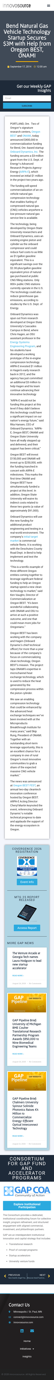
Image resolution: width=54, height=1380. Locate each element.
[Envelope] (32, 1330)
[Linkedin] (22, 1330)
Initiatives (25, 1349)
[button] (48, 5)
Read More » (18, 976)
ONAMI (26, 135)
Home (27, 1341)
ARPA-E (24, 171)
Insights (27, 1356)
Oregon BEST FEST (24, 785)
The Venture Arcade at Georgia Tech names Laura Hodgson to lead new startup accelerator (26, 960)
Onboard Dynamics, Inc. (24, 151)
